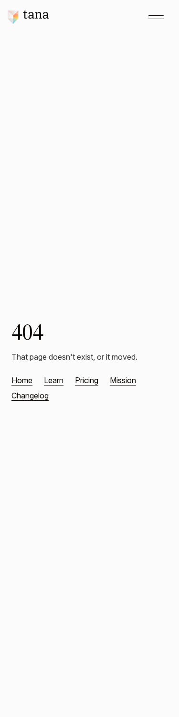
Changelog (30, 395)
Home (21, 380)
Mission (123, 380)
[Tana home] (28, 17)
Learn (53, 380)
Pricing (86, 380)
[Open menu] (156, 17)
